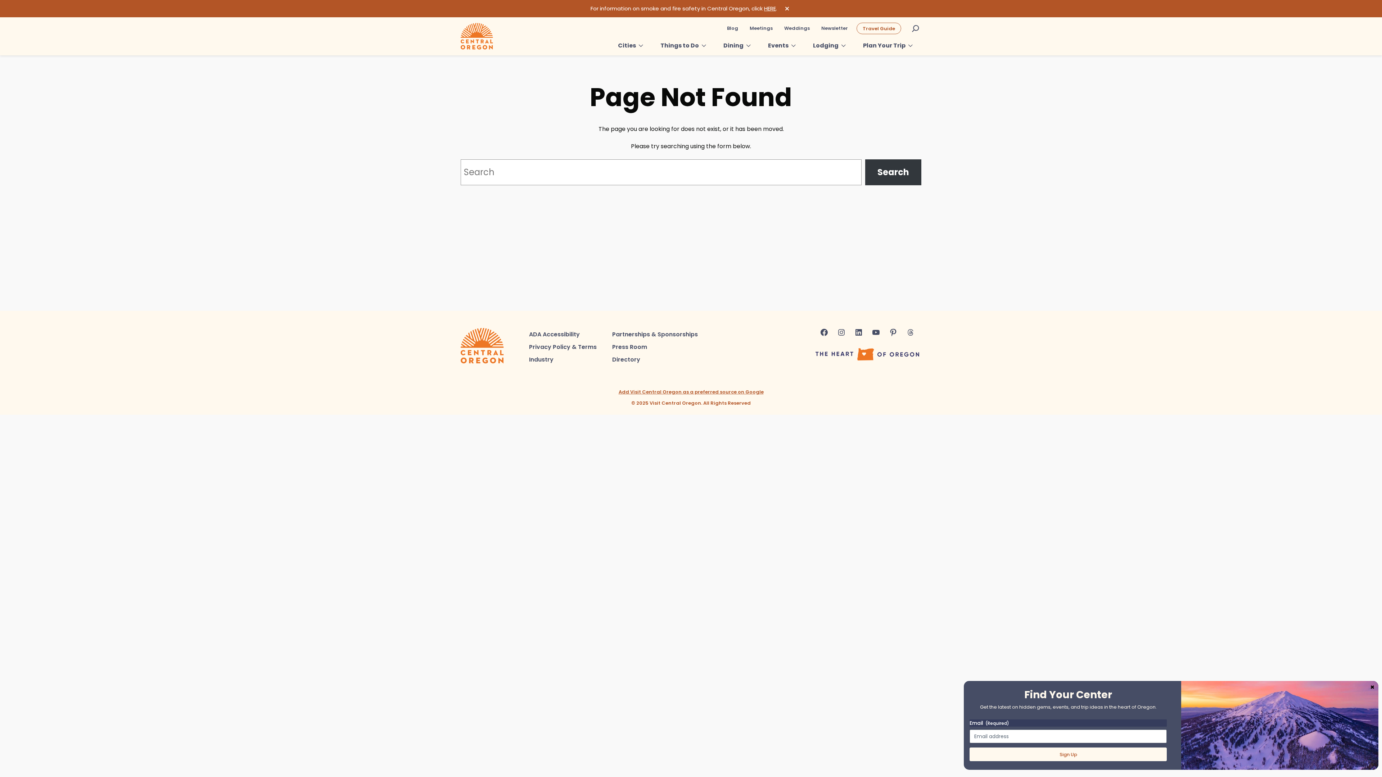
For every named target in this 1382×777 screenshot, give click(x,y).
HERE (770, 8)
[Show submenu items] (641, 45)
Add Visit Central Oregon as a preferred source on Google (691, 391)
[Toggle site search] (915, 28)
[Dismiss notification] (787, 8)
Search (893, 172)
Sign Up (1068, 754)
